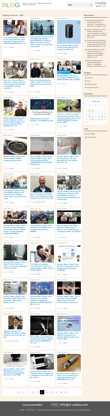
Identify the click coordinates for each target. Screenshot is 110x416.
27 (99, 119)
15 (66, 392)
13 (56, 392)
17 (89, 116)
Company (11, 47)
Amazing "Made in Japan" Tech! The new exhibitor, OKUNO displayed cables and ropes (14, 158)
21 (102, 116)
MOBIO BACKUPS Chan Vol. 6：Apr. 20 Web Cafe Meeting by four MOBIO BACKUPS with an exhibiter (69, 77)
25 (92, 119)
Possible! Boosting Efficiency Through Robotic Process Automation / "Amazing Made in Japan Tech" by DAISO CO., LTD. (96, 23)
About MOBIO (91, 134)
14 (61, 392)
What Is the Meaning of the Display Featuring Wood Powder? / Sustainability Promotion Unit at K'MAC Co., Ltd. (97, 63)
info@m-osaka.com (74, 404)
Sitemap (22, 410)
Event (64, 83)
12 (51, 392)
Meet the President (40, 202)
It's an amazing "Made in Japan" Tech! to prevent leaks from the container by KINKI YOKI (68, 47)
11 (47, 392)
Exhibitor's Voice (92, 84)
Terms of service (91, 137)
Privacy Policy (30, 410)
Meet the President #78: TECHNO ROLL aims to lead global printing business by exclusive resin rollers (41, 196)
